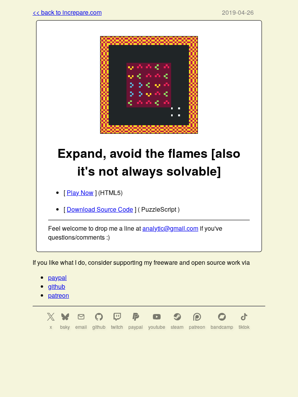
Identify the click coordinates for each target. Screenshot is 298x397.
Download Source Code (100, 209)
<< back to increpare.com (67, 12)
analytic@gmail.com (170, 228)
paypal (57, 277)
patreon (58, 295)
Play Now (80, 192)
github (56, 286)
